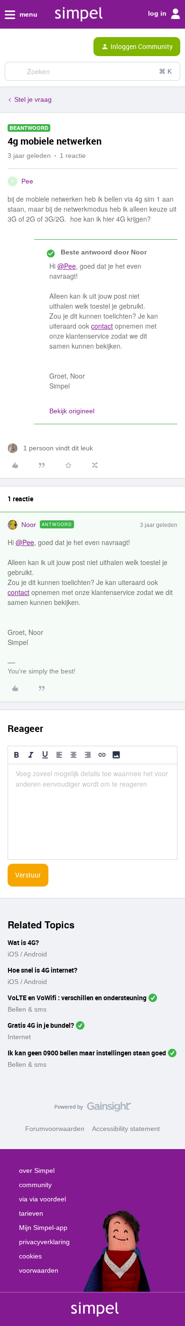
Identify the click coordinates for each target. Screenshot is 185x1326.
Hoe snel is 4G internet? (42, 970)
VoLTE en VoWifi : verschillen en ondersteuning (77, 997)
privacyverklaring (44, 1242)
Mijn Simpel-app (43, 1227)
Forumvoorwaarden (54, 1128)
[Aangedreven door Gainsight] (93, 1109)
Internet (19, 1037)
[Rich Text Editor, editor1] (92, 811)
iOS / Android (27, 954)
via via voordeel (42, 1199)
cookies (30, 1256)
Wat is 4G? (23, 942)
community (35, 1185)
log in (158, 13)
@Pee (66, 266)
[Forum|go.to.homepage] (48, 46)
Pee (27, 181)
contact (102, 326)
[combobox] (92, 71)
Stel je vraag (33, 99)
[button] (10, 48)
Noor (28, 524)
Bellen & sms (27, 1009)
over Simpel (37, 1170)
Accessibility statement (126, 1128)
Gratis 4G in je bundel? (41, 1025)
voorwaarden (38, 1270)
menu (27, 14)
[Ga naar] (16, 71)
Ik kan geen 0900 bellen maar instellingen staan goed (87, 1052)
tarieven (31, 1213)
